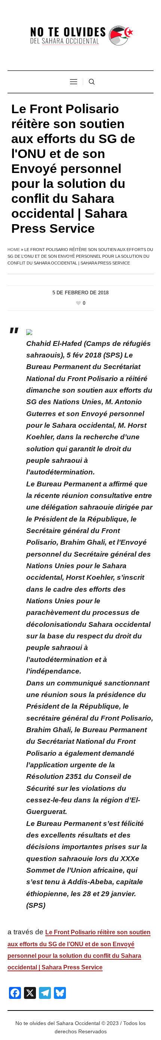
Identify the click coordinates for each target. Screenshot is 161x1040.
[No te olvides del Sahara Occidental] (80, 36)
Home (13, 249)
